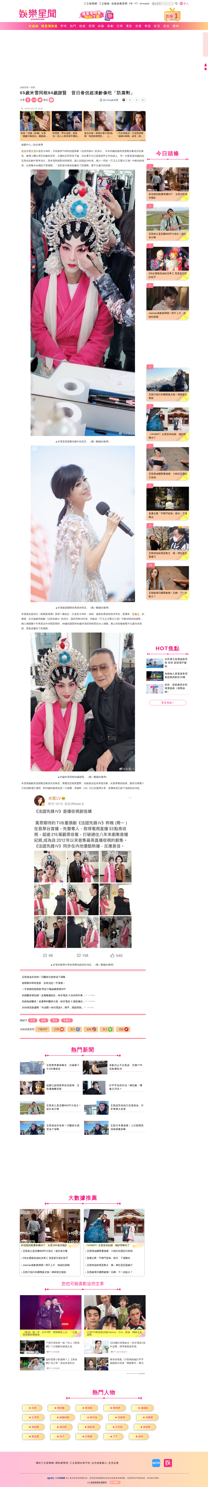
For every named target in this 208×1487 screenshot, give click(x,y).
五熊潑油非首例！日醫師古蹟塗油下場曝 (43, 977)
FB (131, 3)
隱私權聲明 (61, 1463)
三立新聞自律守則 (80, 1463)
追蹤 (89, 1029)
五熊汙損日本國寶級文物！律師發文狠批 (44, 1272)
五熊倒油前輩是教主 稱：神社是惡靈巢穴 (110, 1265)
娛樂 (33, 87)
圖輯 (176, 26)
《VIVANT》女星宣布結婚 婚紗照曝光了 (107, 1245)
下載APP (42, 1029)
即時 (64, 26)
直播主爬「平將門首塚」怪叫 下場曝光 (108, 1258)
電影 (129, 26)
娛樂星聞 (24, 87)
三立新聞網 (90, 3)
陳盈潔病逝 (49, 26)
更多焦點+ (167, 702)
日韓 (120, 26)
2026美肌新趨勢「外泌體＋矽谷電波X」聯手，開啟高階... (53, 1007)
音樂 (138, 26)
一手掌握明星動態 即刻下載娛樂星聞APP (44, 989)
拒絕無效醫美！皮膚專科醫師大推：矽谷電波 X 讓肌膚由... (53, 1001)
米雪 (33, 151)
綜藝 (101, 26)
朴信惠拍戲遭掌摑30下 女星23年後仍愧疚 (44, 1245)
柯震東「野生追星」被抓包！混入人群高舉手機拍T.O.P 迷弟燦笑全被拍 (64, 135)
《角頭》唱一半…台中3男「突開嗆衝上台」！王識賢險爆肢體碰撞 (50, 1333)
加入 (72, 1029)
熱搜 (82, 26)
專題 (148, 26)
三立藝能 (104, 3)
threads (145, 3)
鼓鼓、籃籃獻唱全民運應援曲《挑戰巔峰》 (176, 688)
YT (136, 3)
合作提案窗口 (99, 1463)
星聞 (92, 26)
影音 (157, 26)
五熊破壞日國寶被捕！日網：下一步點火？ (110, 1272)
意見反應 (114, 1463)
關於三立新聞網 (45, 1463)
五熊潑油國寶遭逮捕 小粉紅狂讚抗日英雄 (110, 1251)
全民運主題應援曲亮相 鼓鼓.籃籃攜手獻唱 (176, 663)
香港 (23, 151)
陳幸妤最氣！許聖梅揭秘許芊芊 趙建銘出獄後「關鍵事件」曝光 (128, 1361)
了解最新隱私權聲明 (98, 1482)
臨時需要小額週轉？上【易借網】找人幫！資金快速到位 (61, 1361)
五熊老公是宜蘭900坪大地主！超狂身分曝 (45, 1251)
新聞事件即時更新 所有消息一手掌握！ (43, 983)
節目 (166, 26)
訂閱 (56, 1029)
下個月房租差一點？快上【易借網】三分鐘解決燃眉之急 (63, 1344)
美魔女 (135, 614)
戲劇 (110, 26)
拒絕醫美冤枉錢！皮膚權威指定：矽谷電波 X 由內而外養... (53, 995)
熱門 (73, 26)
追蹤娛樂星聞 (119, 3)
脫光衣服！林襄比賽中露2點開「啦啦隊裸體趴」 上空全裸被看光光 (98, 135)
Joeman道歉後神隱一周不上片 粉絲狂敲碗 (46, 1265)
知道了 (116, 1482)
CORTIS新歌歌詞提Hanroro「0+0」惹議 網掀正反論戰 (114, 1333)
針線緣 (34, 26)
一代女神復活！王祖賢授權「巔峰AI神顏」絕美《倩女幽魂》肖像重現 (129, 135)
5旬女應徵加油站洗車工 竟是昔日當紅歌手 (45, 1258)
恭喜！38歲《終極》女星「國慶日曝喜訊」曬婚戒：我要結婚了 (34, 135)
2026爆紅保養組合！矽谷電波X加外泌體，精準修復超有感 (127, 1344)
